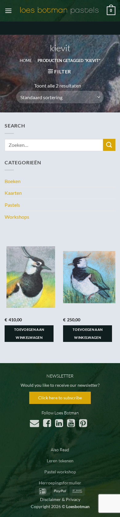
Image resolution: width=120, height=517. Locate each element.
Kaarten (13, 193)
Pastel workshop (60, 471)
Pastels (12, 205)
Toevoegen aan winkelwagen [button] (29, 333)
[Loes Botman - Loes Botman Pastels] (59, 11)
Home (26, 60)
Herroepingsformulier (60, 482)
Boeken (13, 181)
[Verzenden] (109, 145)
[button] (8, 10)
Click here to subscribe (60, 397)
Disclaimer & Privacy (60, 499)
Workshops (17, 217)
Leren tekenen (60, 460)
